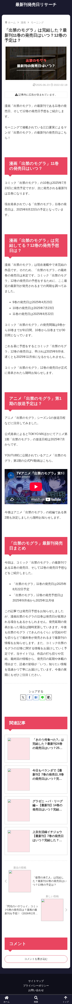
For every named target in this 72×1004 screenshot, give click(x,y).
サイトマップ (36, 981)
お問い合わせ (36, 990)
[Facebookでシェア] (29, 697)
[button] (49, 697)
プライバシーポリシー (36, 985)
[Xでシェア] (23, 697)
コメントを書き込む (36, 958)
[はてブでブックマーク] (36, 697)
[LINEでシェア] (42, 697)
